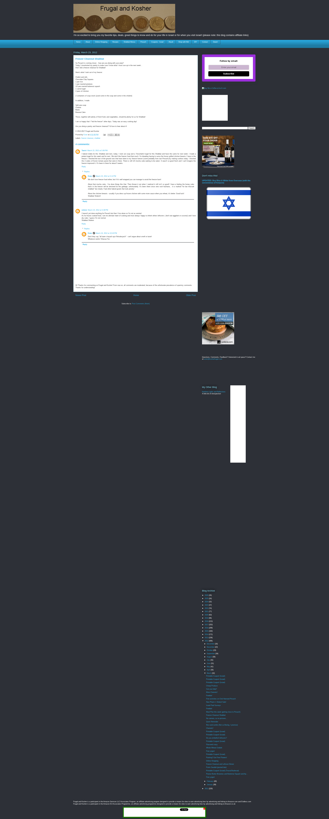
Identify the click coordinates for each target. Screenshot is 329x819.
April (209, 670)
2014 (207, 634)
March (209, 673)
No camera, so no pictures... (216, 718)
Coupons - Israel (157, 42)
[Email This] (109, 135)
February (210, 781)
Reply (84, 167)
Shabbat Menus (129, 42)
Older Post (191, 295)
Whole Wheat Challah (214, 748)
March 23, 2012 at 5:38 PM (98, 210)
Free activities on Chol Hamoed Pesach (221, 699)
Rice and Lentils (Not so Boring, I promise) (222, 725)
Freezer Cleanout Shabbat (216, 715)
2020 (207, 615)
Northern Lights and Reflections (213, 392)
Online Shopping (101, 42)
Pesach (143, 42)
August (210, 657)
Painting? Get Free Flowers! (216, 757)
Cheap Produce (212, 686)
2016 (207, 628)
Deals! (215, 42)
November (211, 647)
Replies (87, 172)
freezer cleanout (87, 138)
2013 (207, 638)
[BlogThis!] (111, 135)
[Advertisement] (120, 314)
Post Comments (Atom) (141, 304)
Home (78, 42)
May (209, 667)
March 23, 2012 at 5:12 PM (106, 176)
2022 (207, 608)
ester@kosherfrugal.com (213, 359)
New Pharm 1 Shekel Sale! (216, 702)
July (208, 660)
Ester (90, 176)
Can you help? (211, 689)
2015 (207, 631)
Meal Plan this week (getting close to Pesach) (223, 712)
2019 (207, 618)
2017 (207, 625)
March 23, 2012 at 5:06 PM (97, 150)
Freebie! (209, 696)
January (210, 785)
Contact (205, 42)
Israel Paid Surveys (213, 705)
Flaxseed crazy (212, 744)
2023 (207, 605)
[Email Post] (104, 135)
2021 (207, 611)
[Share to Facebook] (116, 135)
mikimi (84, 210)
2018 (207, 621)
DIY (195, 42)
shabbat (97, 138)
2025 (207, 598)
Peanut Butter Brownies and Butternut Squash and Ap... (227, 774)
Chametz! (209, 728)
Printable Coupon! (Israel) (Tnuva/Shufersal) (222, 771)
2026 (207, 595)
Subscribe (228, 74)
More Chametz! (212, 692)
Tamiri (84, 150)
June (209, 663)
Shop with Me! (183, 42)
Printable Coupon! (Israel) (215, 676)
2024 (207, 602)
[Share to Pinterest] (118, 135)
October (210, 650)
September (211, 654)
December (211, 644)
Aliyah (171, 42)
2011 (207, 789)
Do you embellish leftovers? (216, 738)
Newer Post (80, 295)
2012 (207, 641)
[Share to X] (113, 135)
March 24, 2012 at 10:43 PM (106, 233)
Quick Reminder (212, 722)
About (88, 42)
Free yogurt (210, 751)
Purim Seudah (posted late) (216, 767)
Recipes (115, 42)
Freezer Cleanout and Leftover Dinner (220, 764)
